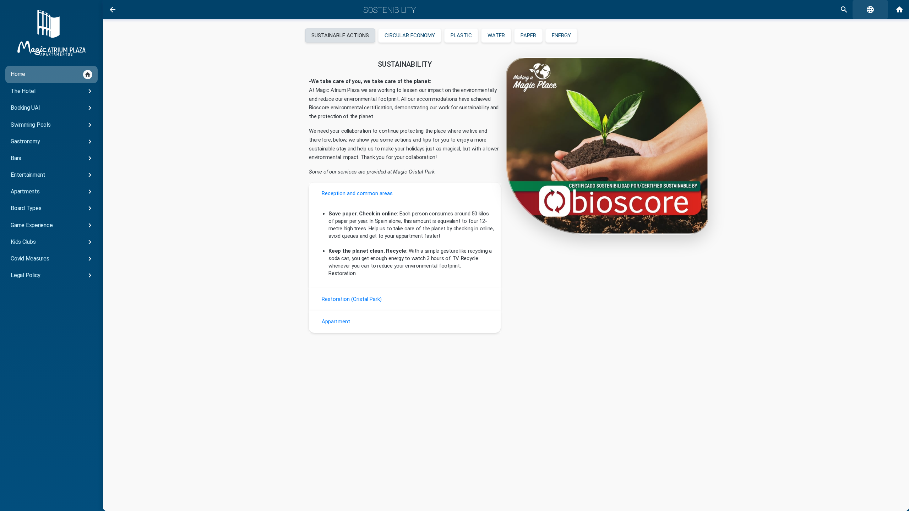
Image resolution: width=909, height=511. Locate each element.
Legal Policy (52, 275)
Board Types (52, 208)
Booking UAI (52, 108)
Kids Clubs (52, 242)
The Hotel (52, 91)
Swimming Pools (52, 125)
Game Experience (52, 225)
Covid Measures (52, 258)
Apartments (52, 191)
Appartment (336, 321)
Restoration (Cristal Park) (352, 299)
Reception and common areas (357, 193)
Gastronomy (52, 141)
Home (51, 74)
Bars (52, 158)
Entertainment (52, 175)
